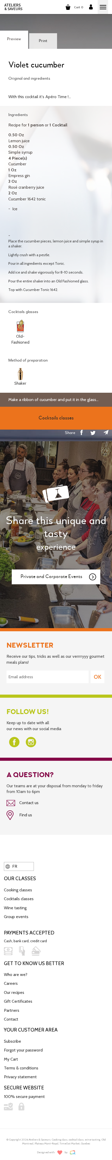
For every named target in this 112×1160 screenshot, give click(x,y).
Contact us (28, 802)
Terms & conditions (21, 1068)
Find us (25, 814)
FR (14, 866)
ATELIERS (13, 7)
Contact (11, 1019)
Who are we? (15, 974)
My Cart (11, 1059)
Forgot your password (23, 1050)
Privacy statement (20, 1076)
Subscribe (12, 1041)
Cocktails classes (19, 898)
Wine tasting (15, 907)
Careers (11, 983)
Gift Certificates (18, 1001)
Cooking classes (18, 889)
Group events (16, 916)
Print (43, 41)
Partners (11, 1010)
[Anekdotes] (72, 1152)
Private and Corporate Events (51, 576)
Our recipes (14, 992)
